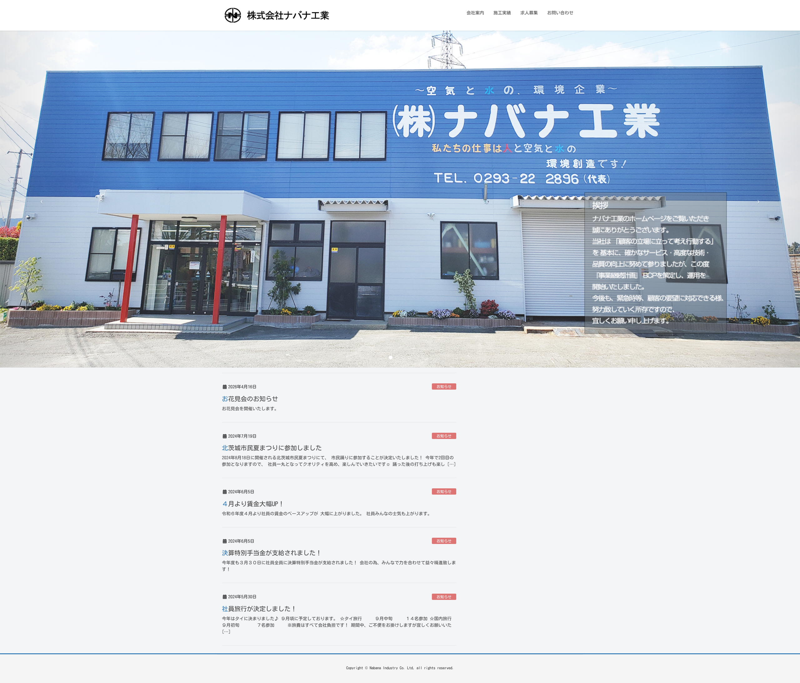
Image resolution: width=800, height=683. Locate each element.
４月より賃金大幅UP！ (253, 504)
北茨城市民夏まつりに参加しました (272, 448)
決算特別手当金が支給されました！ (272, 553)
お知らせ (444, 386)
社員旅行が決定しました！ (259, 609)
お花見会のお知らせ (250, 399)
